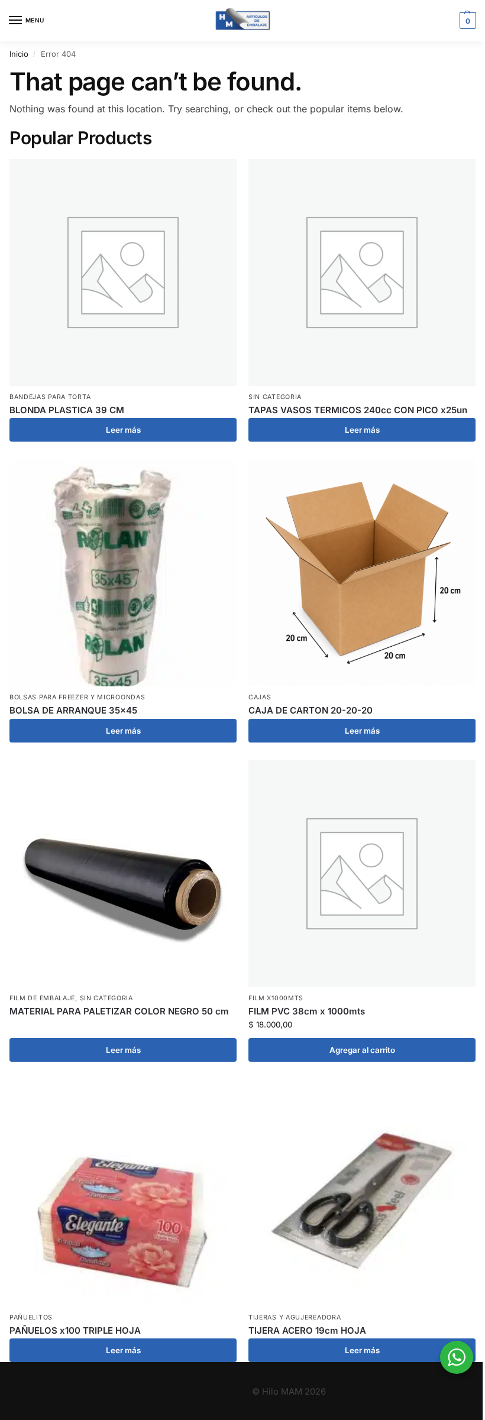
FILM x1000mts (275, 998)
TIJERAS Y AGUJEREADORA (294, 1317)
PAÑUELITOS (31, 1317)
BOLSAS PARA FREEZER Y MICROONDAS (77, 697)
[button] (466, 20)
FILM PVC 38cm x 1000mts (306, 1011)
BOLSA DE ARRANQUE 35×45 (73, 710)
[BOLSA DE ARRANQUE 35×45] (123, 572)
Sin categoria (275, 397)
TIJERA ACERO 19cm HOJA (307, 1330)
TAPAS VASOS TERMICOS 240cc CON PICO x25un (357, 410)
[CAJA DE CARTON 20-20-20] (362, 572)
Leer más (123, 430)
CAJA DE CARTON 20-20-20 (310, 710)
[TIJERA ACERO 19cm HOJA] (362, 1192)
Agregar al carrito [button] (362, 1050)
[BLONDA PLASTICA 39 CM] (123, 272)
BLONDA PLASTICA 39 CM (66, 410)
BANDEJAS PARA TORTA (49, 397)
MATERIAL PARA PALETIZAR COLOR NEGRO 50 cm (119, 1011)
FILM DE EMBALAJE (42, 998)
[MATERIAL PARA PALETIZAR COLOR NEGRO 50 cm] (123, 873)
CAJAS (259, 697)
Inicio (18, 54)
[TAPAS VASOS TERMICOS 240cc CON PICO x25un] (362, 272)
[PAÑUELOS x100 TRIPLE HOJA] (123, 1192)
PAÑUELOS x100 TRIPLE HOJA (75, 1330)
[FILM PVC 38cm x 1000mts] (362, 873)
